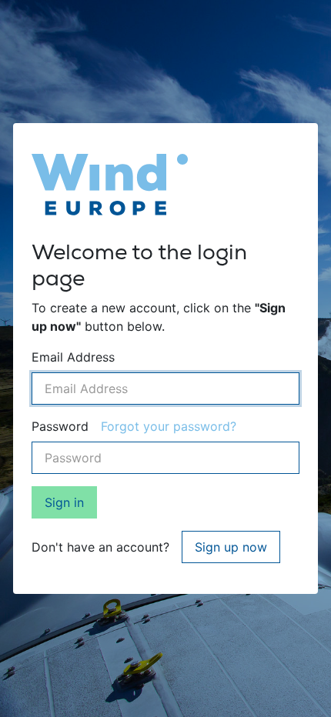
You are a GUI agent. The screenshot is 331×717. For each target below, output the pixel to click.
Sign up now (231, 547)
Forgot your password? (168, 426)
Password (60, 426)
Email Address (73, 357)
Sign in (64, 502)
